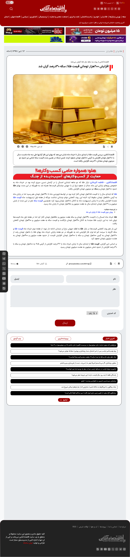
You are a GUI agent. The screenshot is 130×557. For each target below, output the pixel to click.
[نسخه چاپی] (104, 146)
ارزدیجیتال (43, 16)
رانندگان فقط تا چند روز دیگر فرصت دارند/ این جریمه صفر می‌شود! (94, 375)
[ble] (95, 8)
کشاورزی (33, 16)
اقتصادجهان (15, 16)
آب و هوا (94, 526)
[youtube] (101, 8)
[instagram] (105, 8)
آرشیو (65, 399)
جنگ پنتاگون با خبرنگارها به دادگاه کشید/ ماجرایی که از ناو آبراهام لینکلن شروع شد (88, 387)
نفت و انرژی (74, 16)
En (121, 3)
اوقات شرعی (83, 526)
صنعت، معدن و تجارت (58, 16)
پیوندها (103, 526)
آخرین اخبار (110, 338)
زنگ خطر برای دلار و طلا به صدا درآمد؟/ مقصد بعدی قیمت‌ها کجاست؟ (92, 357)
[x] (4, 268)
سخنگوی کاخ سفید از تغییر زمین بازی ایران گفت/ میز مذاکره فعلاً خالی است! (90, 393)
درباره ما (122, 526)
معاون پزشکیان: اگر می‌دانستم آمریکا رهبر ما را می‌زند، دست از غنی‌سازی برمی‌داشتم (88, 363)
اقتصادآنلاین (111, 182)
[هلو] (65, 173)
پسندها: (13, 263)
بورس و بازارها (114, 16)
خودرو (96, 16)
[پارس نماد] (34, 39)
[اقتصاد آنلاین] (53, 9)
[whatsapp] (112, 8)
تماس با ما (112, 526)
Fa (123, 3)
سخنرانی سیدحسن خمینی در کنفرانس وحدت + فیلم (98, 381)
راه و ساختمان (86, 16)
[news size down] (27, 146)
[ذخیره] (112, 146)
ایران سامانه (27, 543)
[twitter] (108, 8)
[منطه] (34, 31)
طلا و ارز (104, 16)
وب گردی (17, 338)
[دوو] (96, 31)
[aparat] (119, 8)
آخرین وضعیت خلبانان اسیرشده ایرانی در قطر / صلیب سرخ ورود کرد (101, 23)
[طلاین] (96, 39)
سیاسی (25, 16)
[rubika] (98, 8)
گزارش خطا (40, 263)
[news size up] (18, 146)
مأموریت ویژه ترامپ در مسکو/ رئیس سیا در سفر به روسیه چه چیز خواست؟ (91, 369)
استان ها (5, 16)
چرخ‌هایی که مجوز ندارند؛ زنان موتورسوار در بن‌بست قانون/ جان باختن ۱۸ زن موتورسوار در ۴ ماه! (83, 345)
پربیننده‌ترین (63, 338)
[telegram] (115, 8)
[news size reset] (22, 146)
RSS (74, 526)
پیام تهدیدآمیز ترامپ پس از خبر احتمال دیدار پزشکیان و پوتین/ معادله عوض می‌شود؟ (87, 351)
